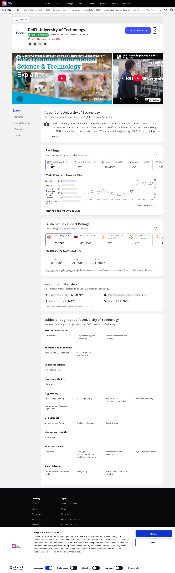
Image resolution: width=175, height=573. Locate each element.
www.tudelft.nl (60, 34)
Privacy (63, 509)
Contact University (138, 30)
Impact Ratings (21, 123)
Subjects (18, 135)
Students (91, 3)
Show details (133, 568)
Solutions (127, 3)
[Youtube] (35, 44)
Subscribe (36, 509)
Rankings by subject (61, 10)
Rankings (69, 3)
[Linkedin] (45, 44)
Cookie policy (66, 514)
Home (47, 3)
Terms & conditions (69, 504)
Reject (153, 542)
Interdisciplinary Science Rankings (116, 10)
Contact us (36, 514)
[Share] (155, 30)
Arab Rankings (138, 10)
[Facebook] (30, 44)
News (58, 3)
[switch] (73, 568)
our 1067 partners (49, 536)
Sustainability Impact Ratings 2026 (86, 10)
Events (103, 3)
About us (35, 519)
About (17, 110)
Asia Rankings (152, 10)
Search (166, 10)
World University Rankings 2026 (37, 10)
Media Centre (37, 524)
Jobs (80, 3)
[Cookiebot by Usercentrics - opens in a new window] (16, 568)
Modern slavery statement (72, 519)
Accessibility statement (70, 524)
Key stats (18, 129)
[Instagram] (40, 44)
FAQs (34, 504)
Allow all (153, 534)
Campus (114, 3)
